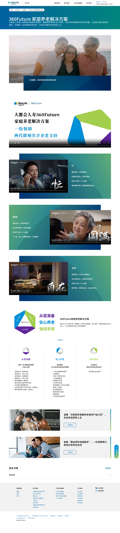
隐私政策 (53, 516)
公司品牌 (24, 10)
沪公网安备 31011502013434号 (40, 516)
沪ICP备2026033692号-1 (22, 516)
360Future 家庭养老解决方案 (35, 10)
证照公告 (67, 516)
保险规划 (19, 488)
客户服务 (35, 488)
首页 (11, 10)
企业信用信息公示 (21, 518)
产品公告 (104, 2)
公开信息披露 (60, 488)
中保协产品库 (31, 518)
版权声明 (60, 516)
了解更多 (70, 425)
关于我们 (17, 10)
